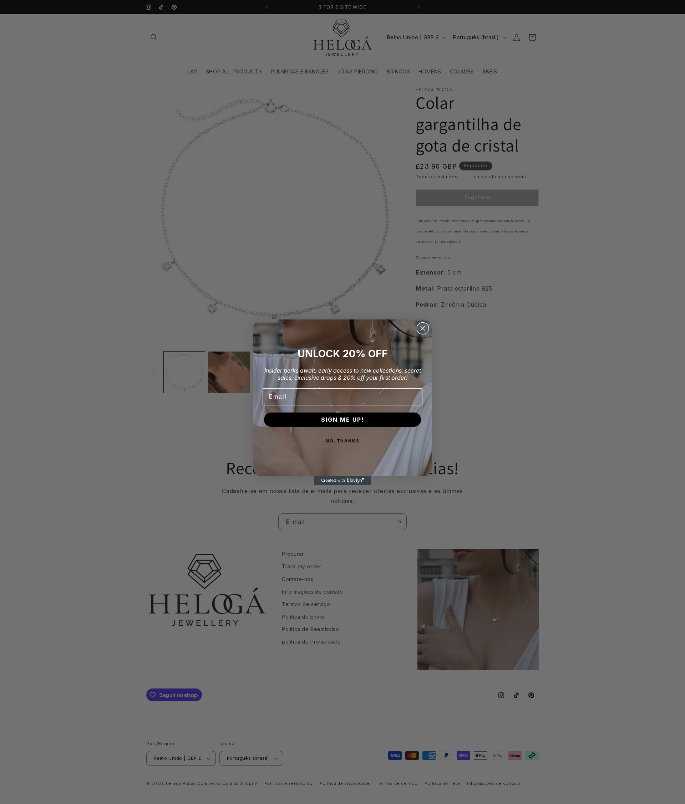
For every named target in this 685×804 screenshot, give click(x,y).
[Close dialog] (422, 328)
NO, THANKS (343, 441)
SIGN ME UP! (342, 419)
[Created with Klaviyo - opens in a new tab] (342, 480)
